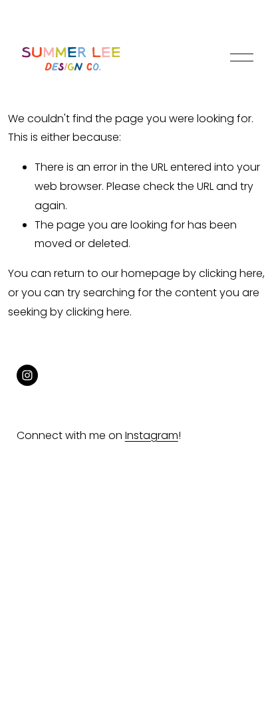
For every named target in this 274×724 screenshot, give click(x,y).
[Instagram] (27, 375)
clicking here (231, 273)
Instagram (151, 435)
